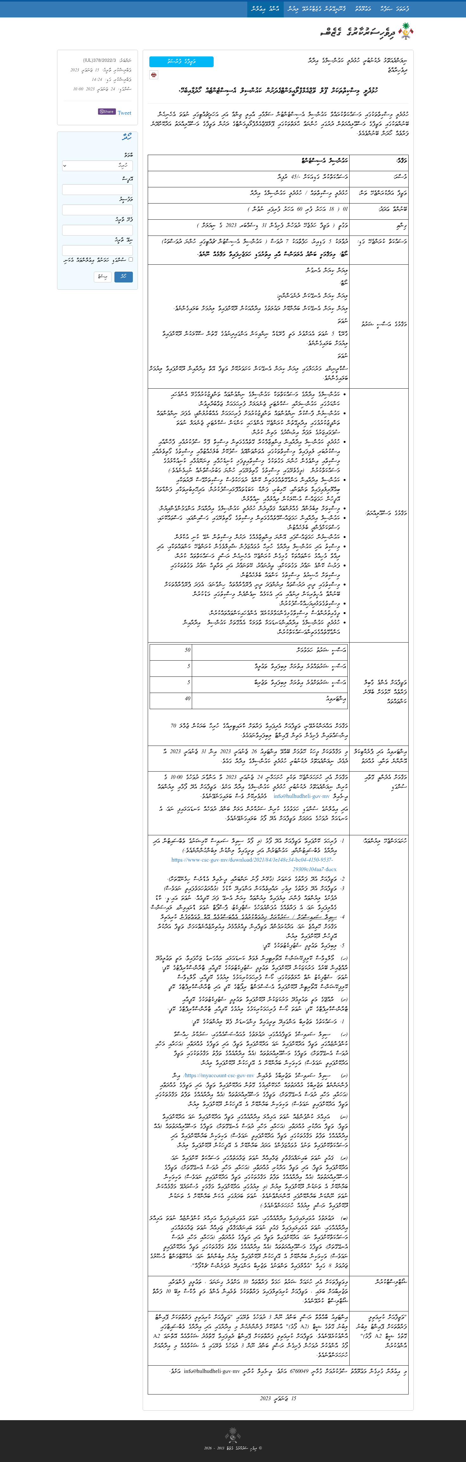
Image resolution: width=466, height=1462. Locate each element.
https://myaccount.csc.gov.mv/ (219, 1076)
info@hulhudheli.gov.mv (302, 796)
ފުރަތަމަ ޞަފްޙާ (394, 9)
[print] (153, 74)
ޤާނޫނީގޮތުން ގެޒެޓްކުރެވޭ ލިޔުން (317, 9)
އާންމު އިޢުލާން (265, 9)
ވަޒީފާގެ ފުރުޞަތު (181, 62)
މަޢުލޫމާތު (363, 9)
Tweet (124, 113)
